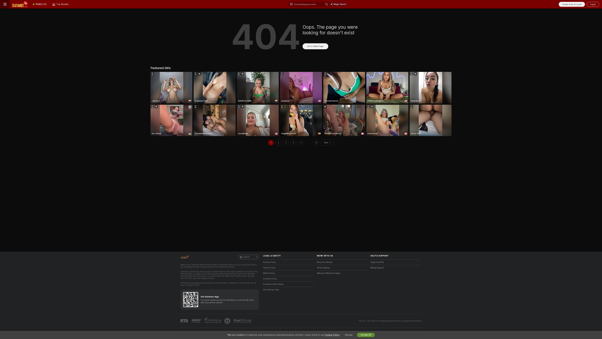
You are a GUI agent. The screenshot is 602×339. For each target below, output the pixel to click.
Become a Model (324, 262)
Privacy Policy (269, 262)
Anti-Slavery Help (271, 290)
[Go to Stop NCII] (242, 321)
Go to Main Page (315, 46)
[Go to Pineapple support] (227, 321)
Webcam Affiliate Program (328, 273)
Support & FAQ (377, 262)
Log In (593, 4)
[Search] (326, 4)
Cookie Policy (332, 335)
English (246, 257)
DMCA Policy (269, 273)
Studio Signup (323, 268)
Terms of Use (269, 268)
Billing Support (377, 268)
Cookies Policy (270, 279)
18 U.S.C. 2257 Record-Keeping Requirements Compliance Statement (390, 321)
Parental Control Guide (273, 284)
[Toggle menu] (5, 4)
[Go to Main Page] (20, 4)
